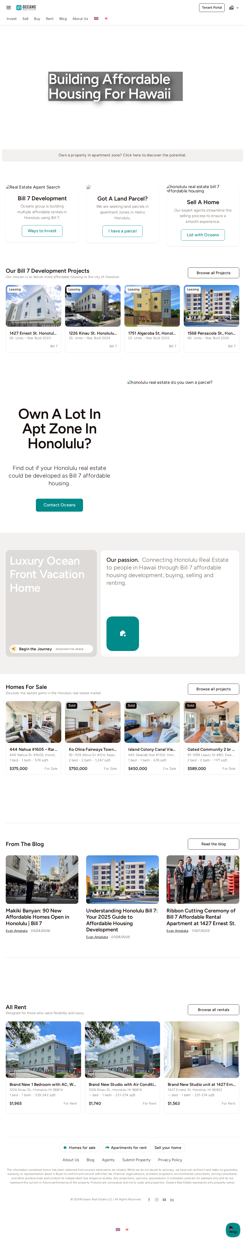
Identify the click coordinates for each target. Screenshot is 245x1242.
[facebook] (148, 1200)
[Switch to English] (117, 1229)
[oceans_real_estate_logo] (26, 7)
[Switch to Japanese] (106, 19)
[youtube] (164, 1200)
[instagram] (156, 1200)
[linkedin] (171, 1200)
